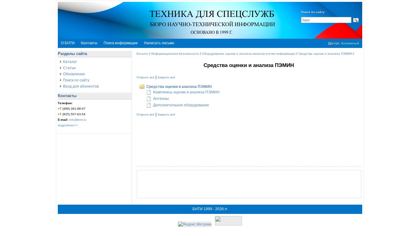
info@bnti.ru (77, 119)
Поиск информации (121, 43)
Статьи (69, 68)
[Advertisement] (249, 184)
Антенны (161, 98)
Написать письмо (159, 43)
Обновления (74, 74)
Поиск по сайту (76, 80)
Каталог (70, 62)
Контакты (89, 43)
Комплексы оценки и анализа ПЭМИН (186, 92)
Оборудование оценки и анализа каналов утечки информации (248, 53)
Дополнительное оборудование (181, 105)
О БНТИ (68, 43)
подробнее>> (68, 125)
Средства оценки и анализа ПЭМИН (325, 53)
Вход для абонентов (81, 86)
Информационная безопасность (175, 53)
